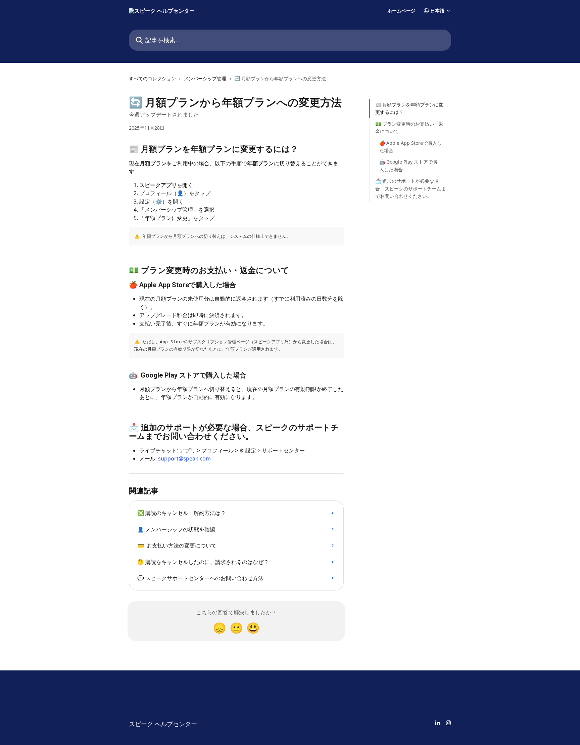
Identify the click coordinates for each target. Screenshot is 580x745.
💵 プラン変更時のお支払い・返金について (409, 127)
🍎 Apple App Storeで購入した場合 (410, 146)
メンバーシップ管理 (205, 78)
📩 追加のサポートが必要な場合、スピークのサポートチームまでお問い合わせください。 (410, 188)
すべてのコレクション (152, 78)
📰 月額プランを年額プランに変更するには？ (409, 108)
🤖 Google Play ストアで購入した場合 (408, 165)
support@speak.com (184, 458)
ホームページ (401, 10)
